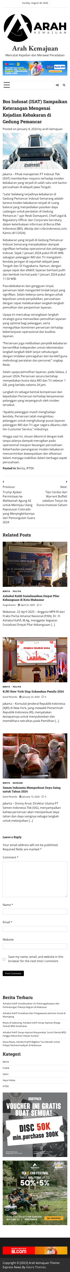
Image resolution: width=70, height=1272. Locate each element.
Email (7, 922)
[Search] (63, 85)
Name (8, 905)
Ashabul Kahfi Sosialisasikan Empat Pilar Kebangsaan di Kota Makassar (31, 598)
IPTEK (30, 468)
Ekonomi (18, 783)
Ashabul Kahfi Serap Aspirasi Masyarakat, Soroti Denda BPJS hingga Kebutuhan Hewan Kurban (34, 1034)
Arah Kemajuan (35, 48)
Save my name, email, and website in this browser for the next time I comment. (35, 959)
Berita (21, 468)
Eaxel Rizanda (10, 696)
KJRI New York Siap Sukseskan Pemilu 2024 (33, 691)
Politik (17, 591)
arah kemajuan (52, 129)
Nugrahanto (9, 605)
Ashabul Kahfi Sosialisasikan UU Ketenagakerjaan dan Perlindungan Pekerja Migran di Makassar (31, 1005)
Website (8, 940)
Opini (5, 1074)
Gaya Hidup (9, 1080)
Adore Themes (36, 1267)
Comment (10, 857)
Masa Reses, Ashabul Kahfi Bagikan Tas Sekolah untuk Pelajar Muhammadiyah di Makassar (31, 1043)
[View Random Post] (57, 85)
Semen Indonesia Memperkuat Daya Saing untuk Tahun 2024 (31, 789)
